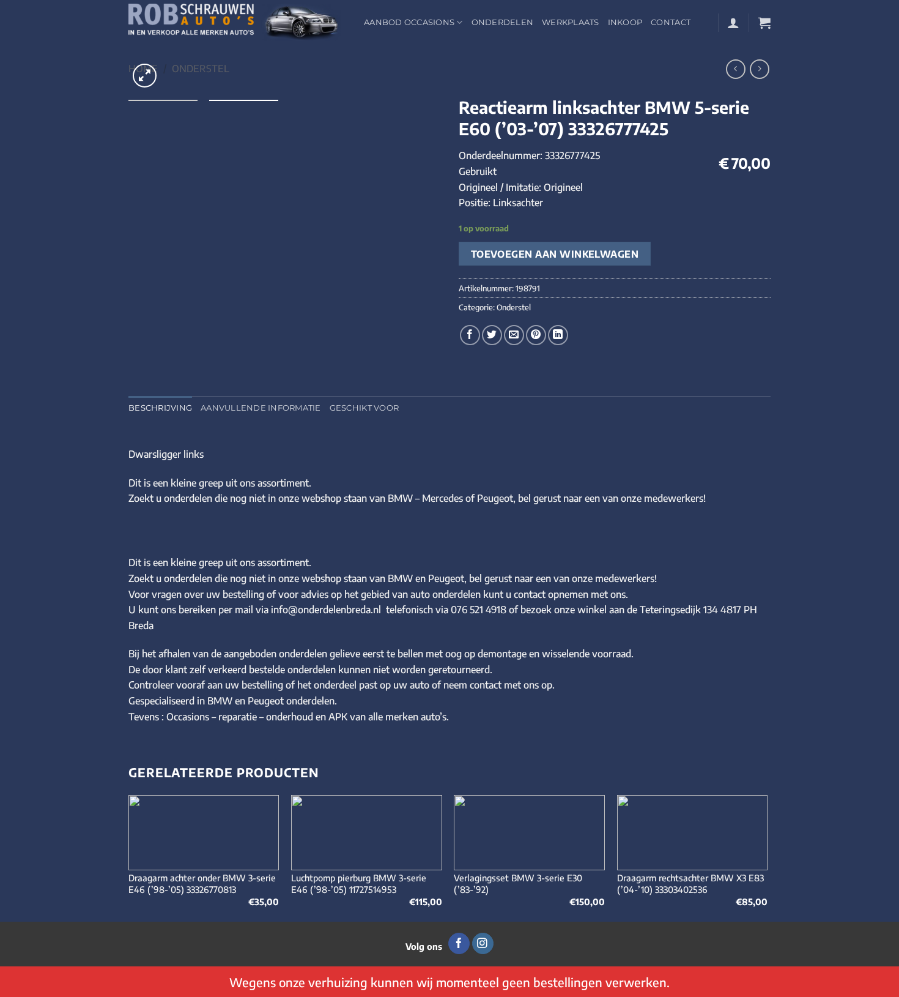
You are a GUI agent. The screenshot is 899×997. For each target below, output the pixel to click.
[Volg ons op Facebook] (459, 944)
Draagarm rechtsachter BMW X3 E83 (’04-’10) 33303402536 (690, 883)
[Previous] (129, 857)
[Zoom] (145, 76)
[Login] (733, 22)
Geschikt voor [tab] (364, 408)
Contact (670, 22)
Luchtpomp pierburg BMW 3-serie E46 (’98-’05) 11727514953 (358, 883)
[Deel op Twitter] (492, 335)
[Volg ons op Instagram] (483, 944)
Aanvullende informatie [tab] (261, 408)
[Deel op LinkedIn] (558, 335)
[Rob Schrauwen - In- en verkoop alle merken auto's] (237, 22)
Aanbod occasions (409, 22)
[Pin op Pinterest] (536, 335)
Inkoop (625, 22)
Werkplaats (570, 22)
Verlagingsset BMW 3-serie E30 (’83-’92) (518, 883)
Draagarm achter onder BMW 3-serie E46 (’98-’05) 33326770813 (202, 883)
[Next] (767, 857)
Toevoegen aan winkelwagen (555, 254)
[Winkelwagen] (764, 22)
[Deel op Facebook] (470, 335)
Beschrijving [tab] (160, 408)
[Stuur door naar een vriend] (514, 335)
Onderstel (200, 68)
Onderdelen (503, 22)
